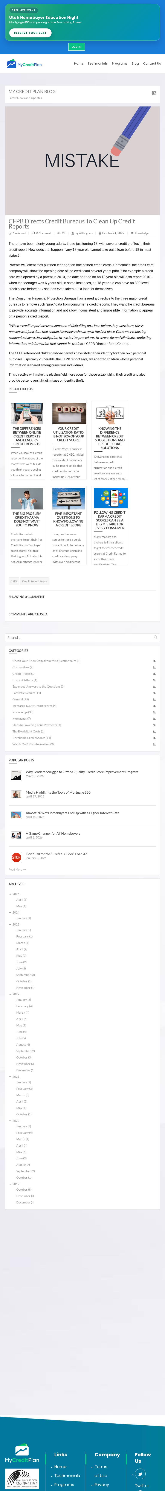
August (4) (23, 1044)
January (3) (23, 999)
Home (60, 1467)
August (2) (23, 1164)
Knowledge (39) (22, 712)
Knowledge (142, 233)
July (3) (21, 968)
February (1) (24, 936)
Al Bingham (85, 233)
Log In (76, 47)
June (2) (21, 962)
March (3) (22, 1095)
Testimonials (67, 1476)
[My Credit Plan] (24, 63)
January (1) (23, 918)
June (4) (21, 1031)
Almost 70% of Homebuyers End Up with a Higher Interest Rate (72, 813)
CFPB (14, 581)
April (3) (21, 899)
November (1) (25, 987)
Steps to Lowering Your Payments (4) (36, 725)
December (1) (25, 1070)
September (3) (25, 975)
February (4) (24, 1006)
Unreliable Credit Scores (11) (31, 738)
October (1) (24, 981)
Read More (16, 869)
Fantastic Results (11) (26, 693)
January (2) (23, 930)
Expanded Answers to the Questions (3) (38, 686)
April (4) (21, 949)
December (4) (25, 1202)
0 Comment (43, 233)
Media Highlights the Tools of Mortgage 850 (58, 792)
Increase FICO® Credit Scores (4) (34, 705)
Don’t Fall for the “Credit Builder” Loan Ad (56, 854)
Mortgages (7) (21, 718)
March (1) (22, 943)
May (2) (21, 955)
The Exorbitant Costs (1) (28, 731)
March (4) (22, 1012)
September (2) (25, 1051)
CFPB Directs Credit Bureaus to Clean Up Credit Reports (72, 223)
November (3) (25, 1064)
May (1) (21, 906)
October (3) (24, 1057)
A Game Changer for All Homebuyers (53, 833)
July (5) (21, 1038)
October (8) (24, 1189)
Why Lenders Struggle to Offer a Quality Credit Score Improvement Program (82, 772)
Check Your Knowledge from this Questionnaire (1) (46, 661)
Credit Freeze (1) (23, 673)
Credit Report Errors (34, 581)
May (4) (21, 1152)
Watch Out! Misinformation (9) (33, 744)
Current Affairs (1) (24, 680)
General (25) (20, 699)
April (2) (21, 1101)
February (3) (24, 1088)
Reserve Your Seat (30, 33)
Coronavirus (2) (22, 667)
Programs (64, 1485)
